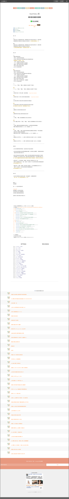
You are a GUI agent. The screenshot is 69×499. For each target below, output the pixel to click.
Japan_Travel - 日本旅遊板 (20, 271)
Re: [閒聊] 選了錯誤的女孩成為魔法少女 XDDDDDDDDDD (21, 298)
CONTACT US (39, 492)
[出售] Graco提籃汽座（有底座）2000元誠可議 (19, 397)
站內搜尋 (61, 1)
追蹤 (29, 17)
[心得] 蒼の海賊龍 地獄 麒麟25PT (17, 436)
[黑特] (12, 350)
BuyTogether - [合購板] (20, 262)
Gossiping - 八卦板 (19, 246)
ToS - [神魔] (18, 251)
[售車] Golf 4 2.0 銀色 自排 (15, 393)
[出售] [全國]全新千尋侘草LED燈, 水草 (18, 453)
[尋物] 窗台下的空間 (14, 320)
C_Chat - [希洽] (18, 255)
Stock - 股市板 (18, 263)
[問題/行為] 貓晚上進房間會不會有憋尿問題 (18, 294)
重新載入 (39, 17)
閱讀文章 (12, 346)
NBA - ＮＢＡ (18, 249)
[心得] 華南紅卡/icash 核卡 (15, 410)
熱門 (67, 1)
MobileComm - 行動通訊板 (21, 260)
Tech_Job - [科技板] (19, 259)
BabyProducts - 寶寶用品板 (21, 273)
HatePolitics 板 (34, 14)
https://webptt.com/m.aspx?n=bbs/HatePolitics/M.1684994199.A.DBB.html (30, 207)
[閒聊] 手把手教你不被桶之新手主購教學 (18, 384)
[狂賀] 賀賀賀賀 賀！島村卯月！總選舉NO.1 (19, 337)
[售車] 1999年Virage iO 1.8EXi (16, 376)
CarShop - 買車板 (19, 275)
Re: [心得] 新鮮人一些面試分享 (16, 432)
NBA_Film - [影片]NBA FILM (21, 267)
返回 (34, 26)
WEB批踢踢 (35, 492)
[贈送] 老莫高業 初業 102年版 (16, 419)
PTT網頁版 (56, 1)
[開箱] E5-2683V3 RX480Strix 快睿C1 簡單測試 (19, 367)
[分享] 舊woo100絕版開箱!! (16, 359)
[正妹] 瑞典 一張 (14, 303)
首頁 (29, 25)
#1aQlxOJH (15, 189)
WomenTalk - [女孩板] (20, 250)
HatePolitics (34, 25)
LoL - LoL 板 (18, 247)
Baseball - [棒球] (19, 258)
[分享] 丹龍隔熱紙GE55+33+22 (16, 311)
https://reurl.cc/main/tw (35, 96)
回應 (32, 17)
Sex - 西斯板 (18, 276)
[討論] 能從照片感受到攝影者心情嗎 (17, 333)
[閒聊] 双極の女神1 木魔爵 (16, 324)
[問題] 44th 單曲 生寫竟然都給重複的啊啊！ (19, 406)
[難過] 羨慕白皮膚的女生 (15, 341)
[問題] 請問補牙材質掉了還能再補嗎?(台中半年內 (20, 402)
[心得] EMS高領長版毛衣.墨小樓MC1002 (18, 307)
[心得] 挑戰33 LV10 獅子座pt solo (17, 380)
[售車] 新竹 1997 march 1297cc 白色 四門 (18, 328)
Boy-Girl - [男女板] (19, 264)
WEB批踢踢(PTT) (4, 1)
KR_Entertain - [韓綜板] (20, 268)
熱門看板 (34, 17)
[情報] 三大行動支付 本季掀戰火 (16, 423)
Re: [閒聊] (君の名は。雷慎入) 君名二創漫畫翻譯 (19, 440)
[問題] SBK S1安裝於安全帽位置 (16, 354)
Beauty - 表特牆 (19, 277)
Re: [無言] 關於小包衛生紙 (15, 363)
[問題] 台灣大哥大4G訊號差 (16, 449)
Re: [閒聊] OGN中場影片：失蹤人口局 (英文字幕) (19, 445)
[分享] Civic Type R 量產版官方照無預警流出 (19, 389)
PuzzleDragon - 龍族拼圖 (20, 254)
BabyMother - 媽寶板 (20, 272)
